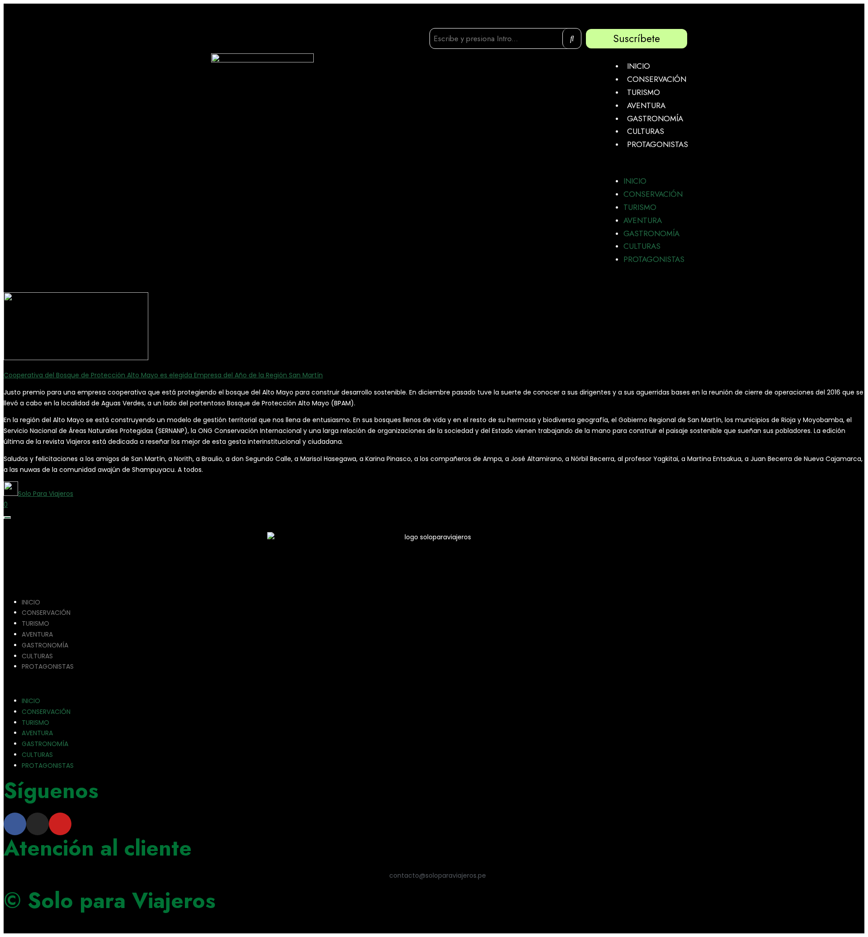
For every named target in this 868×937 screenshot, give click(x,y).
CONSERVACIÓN (656, 79)
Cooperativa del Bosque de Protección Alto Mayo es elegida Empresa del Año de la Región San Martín (163, 375)
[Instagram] (37, 824)
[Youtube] (60, 824)
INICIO (638, 66)
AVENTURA (646, 105)
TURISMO (643, 92)
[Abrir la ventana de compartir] (7, 517)
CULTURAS (645, 131)
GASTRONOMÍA (655, 118)
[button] (648, 162)
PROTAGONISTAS (657, 144)
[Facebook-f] (15, 824)
